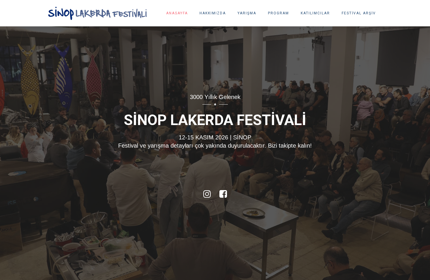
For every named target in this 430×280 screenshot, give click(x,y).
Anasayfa (177, 13)
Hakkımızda (212, 13)
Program (278, 13)
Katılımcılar (315, 13)
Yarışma (247, 13)
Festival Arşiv (359, 13)
